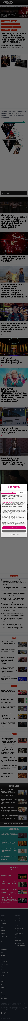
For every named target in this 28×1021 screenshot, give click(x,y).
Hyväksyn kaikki (14, 527)
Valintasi (21, 492)
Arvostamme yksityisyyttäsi (9, 492)
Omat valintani (14, 531)
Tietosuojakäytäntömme (14, 534)
